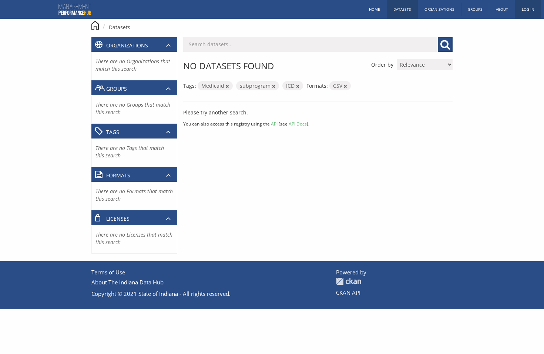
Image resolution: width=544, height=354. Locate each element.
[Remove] (227, 86)
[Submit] (445, 44)
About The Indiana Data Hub (127, 282)
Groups (475, 9)
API (274, 124)
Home (374, 9)
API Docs (298, 124)
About (502, 9)
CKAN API (348, 292)
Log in (528, 9)
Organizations (439, 9)
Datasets (402, 9)
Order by (382, 64)
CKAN (348, 281)
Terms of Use (108, 272)
